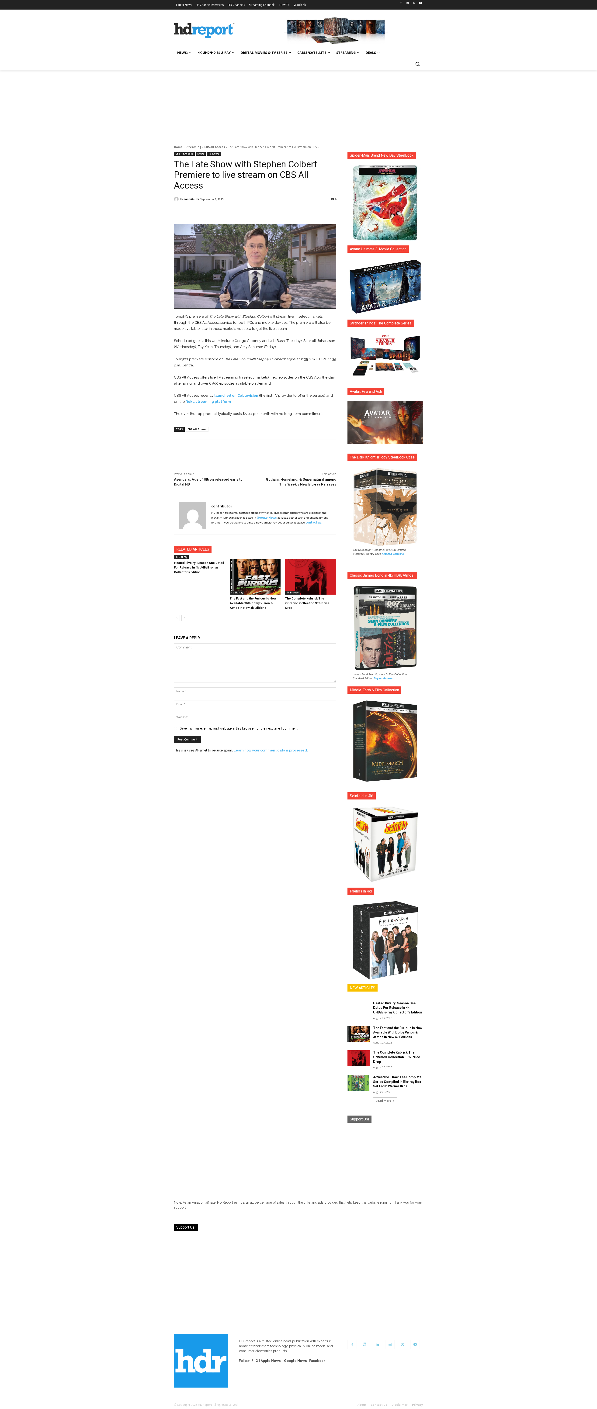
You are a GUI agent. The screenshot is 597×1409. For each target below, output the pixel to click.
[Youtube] (420, 3)
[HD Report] (204, 30)
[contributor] (177, 199)
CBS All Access (214, 147)
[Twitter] (414, 3)
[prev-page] (177, 618)
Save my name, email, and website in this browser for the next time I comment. (239, 728)
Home (178, 147)
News (200, 153)
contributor (191, 199)
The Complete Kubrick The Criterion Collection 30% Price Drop (307, 603)
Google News (267, 517)
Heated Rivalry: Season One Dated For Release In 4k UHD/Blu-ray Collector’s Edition (199, 567)
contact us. (313, 522)
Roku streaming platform (208, 402)
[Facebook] (401, 3)
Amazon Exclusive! (394, 553)
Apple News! (271, 1361)
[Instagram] (407, 3)
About (362, 1405)
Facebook (317, 1361)
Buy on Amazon (383, 678)
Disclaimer (400, 1405)
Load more (384, 1101)
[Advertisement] (298, 105)
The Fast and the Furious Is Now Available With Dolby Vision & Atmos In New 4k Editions (253, 603)
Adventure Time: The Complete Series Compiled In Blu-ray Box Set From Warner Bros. (397, 1081)
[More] (296, 211)
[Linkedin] (377, 1344)
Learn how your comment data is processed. (271, 750)
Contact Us (379, 1405)
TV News (213, 153)
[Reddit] (390, 1344)
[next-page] (184, 618)
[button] (417, 63)
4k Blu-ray (181, 556)
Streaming (193, 147)
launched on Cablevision (236, 395)
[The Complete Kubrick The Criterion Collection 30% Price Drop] (310, 577)
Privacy (417, 1405)
